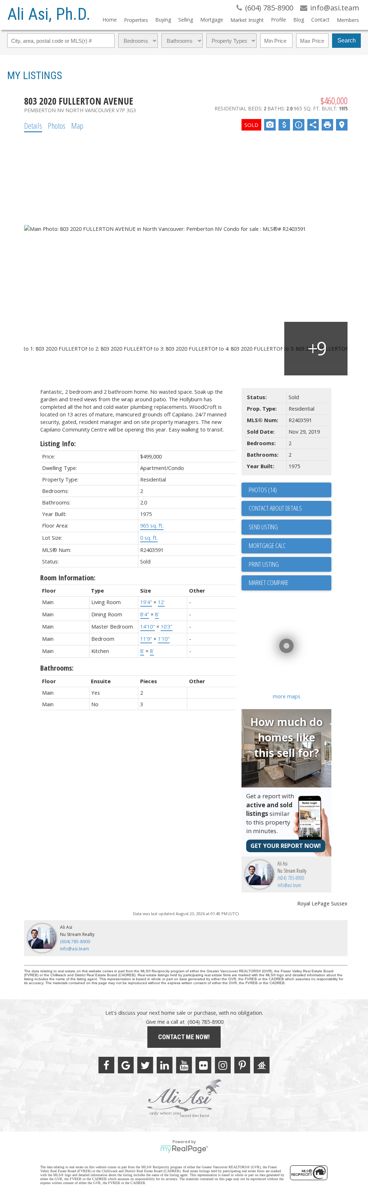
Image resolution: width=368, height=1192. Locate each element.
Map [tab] (77, 125)
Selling (185, 19)
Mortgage (211, 19)
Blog (298, 19)
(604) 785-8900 (290, 877)
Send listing (263, 526)
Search (346, 40)
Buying (163, 19)
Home (109, 19)
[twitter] (145, 1065)
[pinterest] (242, 1065)
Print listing (264, 564)
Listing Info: (58, 443)
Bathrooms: (57, 668)
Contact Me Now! (184, 1037)
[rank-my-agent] (262, 1065)
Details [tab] (33, 125)
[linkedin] (164, 1065)
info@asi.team (289, 885)
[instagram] (223, 1065)
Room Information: (68, 578)
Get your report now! (285, 846)
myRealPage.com (184, 1149)
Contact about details (275, 508)
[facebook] (106, 1065)
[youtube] (184, 1065)
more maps (286, 696)
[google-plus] (126, 1065)
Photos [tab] (56, 125)
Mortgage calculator (290, 546)
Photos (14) (263, 489)
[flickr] (203, 1065)
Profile (278, 19)
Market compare (269, 582)
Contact (320, 19)
